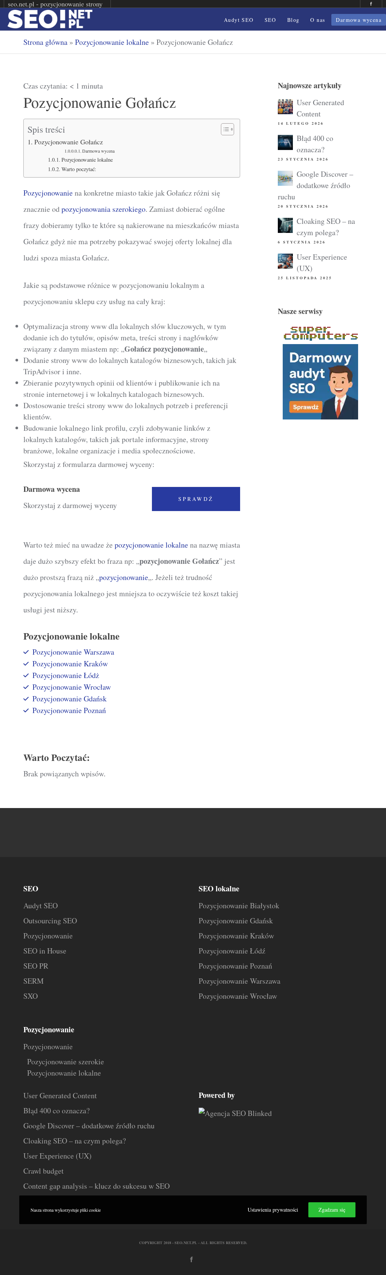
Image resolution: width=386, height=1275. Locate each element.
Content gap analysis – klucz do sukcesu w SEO (96, 1186)
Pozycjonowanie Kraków (70, 663)
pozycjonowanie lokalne (151, 545)
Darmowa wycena (98, 151)
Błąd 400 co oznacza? (56, 1110)
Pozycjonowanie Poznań (69, 710)
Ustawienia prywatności (273, 1209)
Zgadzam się (332, 1209)
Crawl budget (43, 1171)
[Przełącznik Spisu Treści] (223, 129)
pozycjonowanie (123, 577)
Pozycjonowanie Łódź (232, 951)
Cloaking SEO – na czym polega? (74, 1141)
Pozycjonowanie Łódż (65, 675)
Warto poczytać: (78, 169)
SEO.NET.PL (186, 1242)
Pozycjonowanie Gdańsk (69, 698)
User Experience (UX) (57, 1156)
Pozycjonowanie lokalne (112, 42)
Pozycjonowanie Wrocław (71, 687)
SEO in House (44, 951)
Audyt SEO (40, 905)
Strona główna (45, 42)
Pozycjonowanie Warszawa (73, 652)
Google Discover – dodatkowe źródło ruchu (315, 185)
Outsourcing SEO (50, 920)
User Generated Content (60, 1095)
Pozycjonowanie (48, 193)
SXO (30, 996)
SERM (33, 981)
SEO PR (35, 966)
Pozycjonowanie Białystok (239, 905)
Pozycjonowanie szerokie (65, 1061)
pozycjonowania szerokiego (103, 209)
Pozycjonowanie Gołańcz (68, 141)
